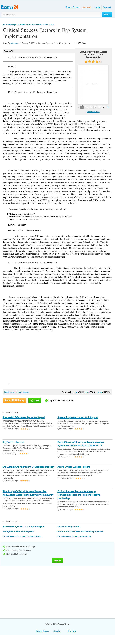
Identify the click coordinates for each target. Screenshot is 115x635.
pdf (86, 391)
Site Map (72, 631)
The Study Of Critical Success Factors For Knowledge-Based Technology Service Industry (28, 493)
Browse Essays (72, 7)
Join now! (87, 7)
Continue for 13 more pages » (16, 392)
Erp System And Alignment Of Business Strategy (28, 466)
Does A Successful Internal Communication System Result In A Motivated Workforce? (81, 443)
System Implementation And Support (78, 417)
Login (97, 7)
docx (100, 391)
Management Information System (18, 531)
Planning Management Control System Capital (23, 526)
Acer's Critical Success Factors (74, 466)
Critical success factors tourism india (74, 536)
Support (107, 7)
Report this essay (93, 111)
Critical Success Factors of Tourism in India (22, 536)
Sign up (57, 560)
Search (56, 631)
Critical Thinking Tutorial (68, 526)
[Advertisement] (57, 359)
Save (36, 400)
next (108, 107)
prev (78, 107)
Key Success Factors (13, 442)
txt (76, 391)
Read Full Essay (14, 400)
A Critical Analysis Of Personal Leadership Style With (81, 531)
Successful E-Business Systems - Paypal (24, 417)
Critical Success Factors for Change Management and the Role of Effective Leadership (79, 495)
